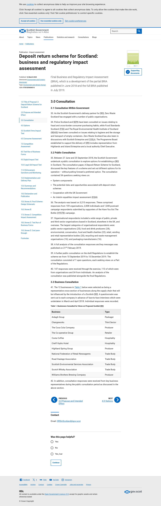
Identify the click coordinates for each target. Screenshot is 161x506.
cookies (30, 4)
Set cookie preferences (75, 21)
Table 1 (78, 287)
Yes (56, 441)
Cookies (49, 484)
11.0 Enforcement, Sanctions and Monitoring (31, 171)
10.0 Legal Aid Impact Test (31, 165)
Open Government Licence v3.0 (57, 494)
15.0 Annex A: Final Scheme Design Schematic (31, 203)
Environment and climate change (34, 85)
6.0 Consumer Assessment (31, 139)
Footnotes (25, 238)
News (38, 37)
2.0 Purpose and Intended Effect (31, 113)
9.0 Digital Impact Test (29, 160)
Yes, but (58, 454)
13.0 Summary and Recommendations (28, 187)
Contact (41, 484)
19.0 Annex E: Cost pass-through (30, 231)
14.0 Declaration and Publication (29, 195)
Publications (48, 37)
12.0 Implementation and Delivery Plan (30, 179)
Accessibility (23, 484)
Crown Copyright (61, 484)
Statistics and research (65, 37)
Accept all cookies (28, 21)
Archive (32, 484)
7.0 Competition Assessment (27, 145)
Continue (55, 463)
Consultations (83, 37)
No (56, 448)
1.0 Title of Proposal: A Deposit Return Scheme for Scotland (31, 104)
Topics (29, 37)
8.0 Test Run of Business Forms (30, 153)
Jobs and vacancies (76, 484)
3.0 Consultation (27, 120)
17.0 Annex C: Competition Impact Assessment (31, 216)
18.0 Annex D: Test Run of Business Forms (31, 224)
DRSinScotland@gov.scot (69, 421)
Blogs (94, 37)
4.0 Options (25, 125)
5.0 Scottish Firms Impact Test (31, 132)
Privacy (88, 484)
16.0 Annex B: (26, 209)
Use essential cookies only (51, 21)
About (21, 37)
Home (21, 44)
